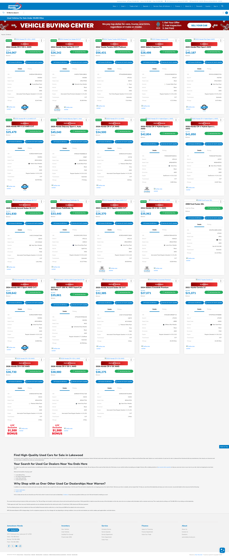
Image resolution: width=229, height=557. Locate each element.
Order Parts (105, 540)
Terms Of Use (27, 554)
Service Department (107, 534)
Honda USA (74, 554)
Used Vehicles (65, 532)
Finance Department (147, 532)
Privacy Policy (20, 554)
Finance (145, 526)
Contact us (65, 494)
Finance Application (20, 490)
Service (105, 526)
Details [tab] (20, 69)
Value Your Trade (146, 534)
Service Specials (106, 532)
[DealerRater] (20, 546)
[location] (165, 1)
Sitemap (33, 554)
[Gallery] (114, 25)
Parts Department (107, 537)
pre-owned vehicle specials (164, 467)
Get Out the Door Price (35, 52)
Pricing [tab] (30, 69)
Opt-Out (69, 554)
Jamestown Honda (11, 554)
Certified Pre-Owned (67, 534)
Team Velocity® (198, 554)
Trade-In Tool (18, 491)
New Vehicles (65, 529)
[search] (222, 6)
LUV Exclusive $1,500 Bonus (15, 62)
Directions (184, 534)
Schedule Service (106, 529)
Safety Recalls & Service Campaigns (57, 554)
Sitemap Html (39, 554)
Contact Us (14, 530)
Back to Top (224, 447)
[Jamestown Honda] (22, 6)
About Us (184, 529)
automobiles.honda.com (188, 537)
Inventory (65, 526)
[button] (34, 62)
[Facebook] (9, 546)
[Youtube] (16, 546)
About (184, 526)
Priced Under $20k (66, 537)
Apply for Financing (147, 529)
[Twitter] (12, 546)
